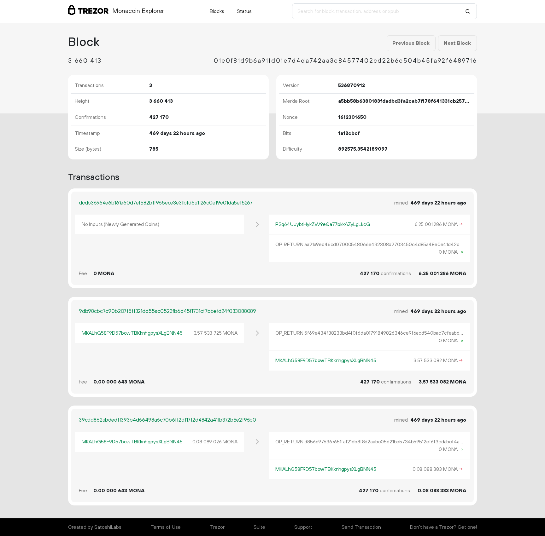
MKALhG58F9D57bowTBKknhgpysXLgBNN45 (132, 333)
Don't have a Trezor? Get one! (443, 527)
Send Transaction (361, 527)
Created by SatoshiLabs (94, 527)
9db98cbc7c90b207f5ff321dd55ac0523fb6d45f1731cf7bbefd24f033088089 (167, 311)
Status (244, 11)
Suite (259, 527)
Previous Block (411, 43)
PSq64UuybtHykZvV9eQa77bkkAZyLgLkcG (322, 224)
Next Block (457, 43)
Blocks (217, 11)
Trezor (217, 527)
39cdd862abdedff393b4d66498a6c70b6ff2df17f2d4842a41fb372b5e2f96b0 (167, 420)
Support (303, 527)
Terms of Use (165, 527)
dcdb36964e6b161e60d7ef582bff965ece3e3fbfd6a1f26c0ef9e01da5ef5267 (166, 202)
